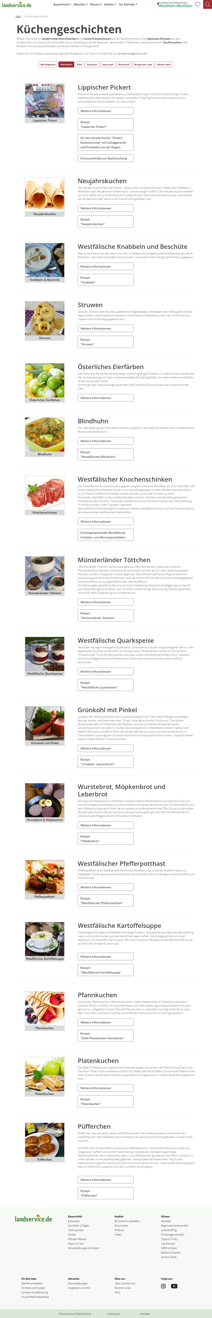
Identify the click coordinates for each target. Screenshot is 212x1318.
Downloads (121, 1225)
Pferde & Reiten (77, 1239)
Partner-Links (123, 1287)
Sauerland (107, 64)
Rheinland (123, 64)
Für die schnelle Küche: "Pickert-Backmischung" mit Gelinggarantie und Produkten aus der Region (103, 142)
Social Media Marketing (35, 1296)
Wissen (95, 4)
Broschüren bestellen (127, 1221)
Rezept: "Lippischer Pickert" (93, 124)
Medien (109, 4)
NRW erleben (169, 1248)
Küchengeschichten (172, 1234)
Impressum (113, 1313)
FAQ (117, 1292)
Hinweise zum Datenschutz (75, 1313)
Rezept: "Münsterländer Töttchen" (97, 615)
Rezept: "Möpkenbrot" (89, 838)
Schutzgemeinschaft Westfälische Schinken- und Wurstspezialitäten (102, 535)
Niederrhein (164, 64)
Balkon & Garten (170, 1252)
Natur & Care (76, 1243)
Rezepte (166, 1221)
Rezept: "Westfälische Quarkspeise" (99, 685)
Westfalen (66, 64)
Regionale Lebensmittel (174, 1225)
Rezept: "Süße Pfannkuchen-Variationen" (102, 1035)
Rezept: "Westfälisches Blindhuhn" (98, 454)
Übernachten (76, 1230)
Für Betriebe (127, 4)
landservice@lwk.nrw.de (132, 53)
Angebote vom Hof (79, 1287)
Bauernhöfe (61, 4)
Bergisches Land (143, 64)
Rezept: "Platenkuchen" (90, 1101)
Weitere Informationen (95, 111)
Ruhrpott (92, 64)
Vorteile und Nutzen (33, 1287)
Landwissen (168, 1243)
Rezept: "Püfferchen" (89, 1193)
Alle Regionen (48, 64)
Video (118, 1234)
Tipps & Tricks (169, 1239)
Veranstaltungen (78, 1283)
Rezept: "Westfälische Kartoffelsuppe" (100, 970)
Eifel (79, 64)
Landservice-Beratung (34, 1292)
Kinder (72, 1234)
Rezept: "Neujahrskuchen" (92, 221)
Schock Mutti (168, 1257)
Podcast (119, 1230)
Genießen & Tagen (78, 1225)
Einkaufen (74, 1221)
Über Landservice (125, 1283)
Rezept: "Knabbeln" (88, 280)
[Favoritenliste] (197, 4)
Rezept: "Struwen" (87, 342)
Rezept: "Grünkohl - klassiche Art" (97, 762)
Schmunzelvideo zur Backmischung (103, 158)
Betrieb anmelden (31, 1283)
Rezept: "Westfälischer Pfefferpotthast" (101, 900)
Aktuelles (79, 4)
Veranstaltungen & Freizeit (83, 1248)
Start (18, 16)
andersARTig (169, 1230)
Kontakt (145, 1313)
